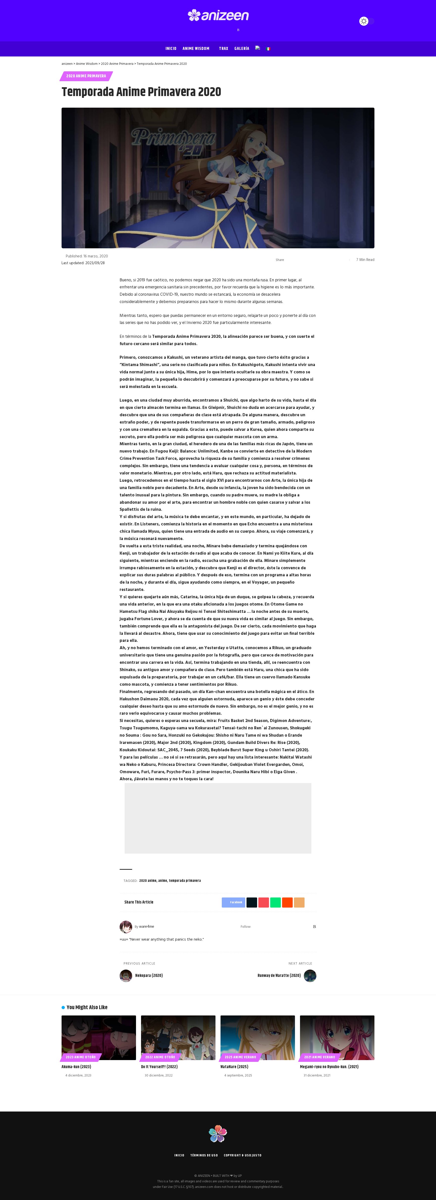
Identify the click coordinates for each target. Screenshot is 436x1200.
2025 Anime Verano (240, 1057)
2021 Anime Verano (319, 1057)
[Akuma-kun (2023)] (99, 1037)
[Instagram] (213, 30)
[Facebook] (198, 30)
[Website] (255, 927)
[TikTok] (223, 30)
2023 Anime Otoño (81, 1057)
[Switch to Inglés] (257, 48)
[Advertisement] (218, 818)
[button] (66, 21)
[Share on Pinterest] (305, 260)
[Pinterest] (218, 30)
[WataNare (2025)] (258, 1037)
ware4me (146, 927)
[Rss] (238, 30)
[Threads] (228, 30)
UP (240, 1176)
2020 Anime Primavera (86, 76)
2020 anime (147, 881)
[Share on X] (297, 260)
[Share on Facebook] (289, 260)
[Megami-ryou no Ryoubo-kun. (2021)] (337, 1037)
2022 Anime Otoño (160, 1057)
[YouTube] (208, 30)
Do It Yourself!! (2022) (159, 1067)
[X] (203, 30)
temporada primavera (185, 881)
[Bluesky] (233, 30)
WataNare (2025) (234, 1067)
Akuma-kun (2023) (76, 1067)
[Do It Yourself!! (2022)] (178, 1037)
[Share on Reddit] (320, 260)
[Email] (328, 260)
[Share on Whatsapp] (312, 260)
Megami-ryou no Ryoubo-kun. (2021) (329, 1067)
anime (162, 881)
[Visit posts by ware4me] (126, 927)
